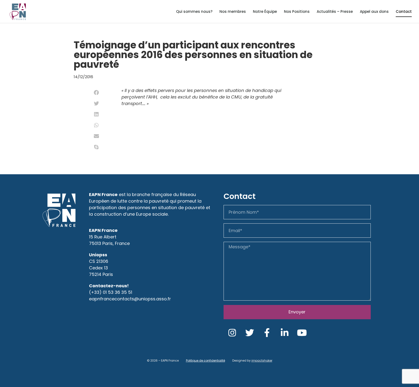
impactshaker (261, 360)
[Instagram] (232, 332)
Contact (404, 11)
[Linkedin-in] (284, 332)
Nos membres (232, 11)
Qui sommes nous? (194, 11)
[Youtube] (302, 332)
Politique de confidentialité (205, 360)
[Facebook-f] (267, 332)
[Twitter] (249, 332)
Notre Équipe (265, 11)
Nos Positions (297, 11)
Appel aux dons (374, 11)
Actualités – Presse (335, 11)
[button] (96, 92)
